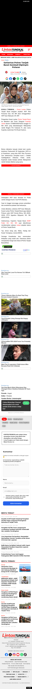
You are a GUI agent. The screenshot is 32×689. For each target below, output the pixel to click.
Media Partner (6, 663)
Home (3, 54)
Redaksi (25, 671)
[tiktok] (25, 655)
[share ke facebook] (11, 79)
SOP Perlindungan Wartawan (16, 667)
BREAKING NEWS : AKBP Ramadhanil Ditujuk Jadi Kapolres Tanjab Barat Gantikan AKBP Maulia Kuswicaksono (9, 582)
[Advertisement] (16, 21)
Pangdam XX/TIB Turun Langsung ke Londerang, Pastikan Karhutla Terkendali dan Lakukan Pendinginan (9, 621)
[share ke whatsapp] (18, 79)
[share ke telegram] (21, 79)
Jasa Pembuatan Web (20, 661)
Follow (26, 403)
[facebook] (6, 655)
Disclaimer (6, 671)
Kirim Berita (26, 663)
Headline (5, 422)
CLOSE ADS (26, 1)
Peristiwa (26, 54)
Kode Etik (21, 674)
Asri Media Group (15, 679)
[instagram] (14, 655)
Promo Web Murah (16, 663)
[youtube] (18, 655)
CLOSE (29, 688)
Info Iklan (16, 671)
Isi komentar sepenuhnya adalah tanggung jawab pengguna (13, 460)
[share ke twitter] (14, 79)
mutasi (19, 225)
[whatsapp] (21, 655)
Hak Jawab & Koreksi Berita (16, 665)
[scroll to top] (29, 679)
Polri (4, 426)
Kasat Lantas (21, 109)
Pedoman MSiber (9, 676)
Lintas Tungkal (14, 72)
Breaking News (18, 419)
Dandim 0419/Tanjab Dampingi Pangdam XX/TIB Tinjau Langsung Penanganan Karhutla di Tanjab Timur (9, 607)
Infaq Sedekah (9, 661)
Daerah (17, 54)
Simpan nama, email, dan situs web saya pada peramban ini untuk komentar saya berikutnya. (17, 497)
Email (5, 487)
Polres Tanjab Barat (24, 119)
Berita (6, 60)
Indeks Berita (22, 676)
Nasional (10, 54)
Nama (5, 479)
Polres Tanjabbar (24, 422)
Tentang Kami (10, 674)
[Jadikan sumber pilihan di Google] (7, 79)
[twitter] (10, 655)
